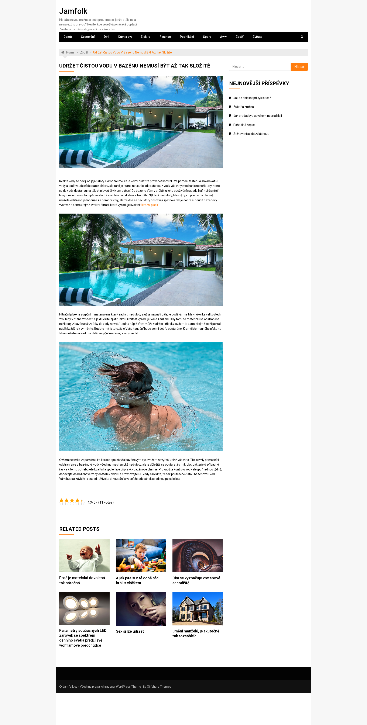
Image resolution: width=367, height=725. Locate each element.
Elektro (146, 36)
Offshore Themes (159, 686)
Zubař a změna (243, 106)
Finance (165, 36)
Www (223, 36)
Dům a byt (125, 36)
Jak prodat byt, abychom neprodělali (257, 115)
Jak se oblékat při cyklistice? (252, 98)
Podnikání (187, 36)
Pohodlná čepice (244, 125)
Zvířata (257, 36)
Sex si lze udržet (130, 631)
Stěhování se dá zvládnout (251, 133)
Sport (207, 36)
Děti (106, 36)
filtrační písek (149, 205)
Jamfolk (73, 11)
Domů (68, 36)
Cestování (88, 36)
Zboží (240, 36)
